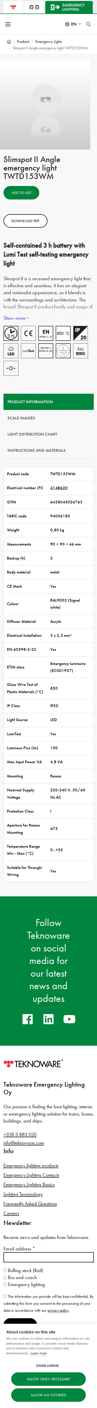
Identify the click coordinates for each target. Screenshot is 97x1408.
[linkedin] (48, 1019)
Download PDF (25, 221)
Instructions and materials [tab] (36, 450)
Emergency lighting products (30, 1165)
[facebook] (27, 1019)
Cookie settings (47, 1365)
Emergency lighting (26, 1284)
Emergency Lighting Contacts (31, 1175)
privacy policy (58, 1310)
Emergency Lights (48, 41)
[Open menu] (8, 24)
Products (23, 41)
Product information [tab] (30, 401)
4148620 (59, 487)
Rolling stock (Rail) (25, 1270)
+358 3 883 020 (20, 1134)
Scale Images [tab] (21, 418)
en (74, 24)
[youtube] (69, 1019)
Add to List (21, 192)
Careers (11, 1213)
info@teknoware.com (23, 1143)
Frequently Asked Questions (30, 1204)
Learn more (39, 1353)
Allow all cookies (48, 1395)
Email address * (19, 1249)
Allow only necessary (48, 1379)
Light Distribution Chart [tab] (32, 434)
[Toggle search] (89, 24)
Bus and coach (22, 1277)
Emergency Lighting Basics (29, 1184)
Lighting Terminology (23, 1194)
